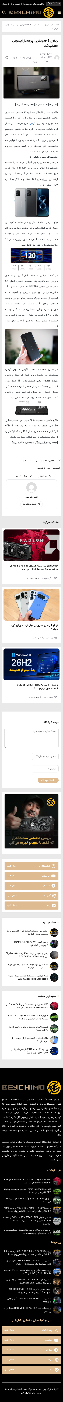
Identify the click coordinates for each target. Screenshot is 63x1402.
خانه (57, 24)
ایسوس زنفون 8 (32, 460)
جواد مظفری (32, 578)
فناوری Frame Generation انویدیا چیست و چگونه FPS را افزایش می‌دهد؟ (28, 1017)
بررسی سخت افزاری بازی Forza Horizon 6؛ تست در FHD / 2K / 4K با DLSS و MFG (27, 1272)
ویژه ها (33, 61)
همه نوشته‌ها (29, 504)
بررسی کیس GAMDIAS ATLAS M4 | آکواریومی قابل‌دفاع (31, 944)
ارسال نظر (42, 476)
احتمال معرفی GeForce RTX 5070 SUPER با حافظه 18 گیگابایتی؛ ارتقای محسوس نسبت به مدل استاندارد (27, 1220)
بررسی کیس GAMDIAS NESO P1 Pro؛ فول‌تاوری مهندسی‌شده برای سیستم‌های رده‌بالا (28, 1262)
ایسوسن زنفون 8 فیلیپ (48, 468)
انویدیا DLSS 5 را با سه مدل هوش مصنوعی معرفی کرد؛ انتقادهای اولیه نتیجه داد (27, 1232)
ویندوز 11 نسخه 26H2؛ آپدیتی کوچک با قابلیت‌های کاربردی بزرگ (29, 1051)
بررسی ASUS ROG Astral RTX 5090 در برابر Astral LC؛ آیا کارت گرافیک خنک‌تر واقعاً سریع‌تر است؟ (27, 1210)
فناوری (16, 57)
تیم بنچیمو (37, 638)
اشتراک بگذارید (22, 476)
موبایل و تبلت (46, 24)
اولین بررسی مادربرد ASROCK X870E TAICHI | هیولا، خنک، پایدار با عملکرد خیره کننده (29, 1291)
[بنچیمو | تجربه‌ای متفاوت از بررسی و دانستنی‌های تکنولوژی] (31, 12)
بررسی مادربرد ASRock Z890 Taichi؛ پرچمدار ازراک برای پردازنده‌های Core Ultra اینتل (27, 1281)
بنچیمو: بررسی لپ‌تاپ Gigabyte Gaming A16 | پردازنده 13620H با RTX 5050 (27, 955)
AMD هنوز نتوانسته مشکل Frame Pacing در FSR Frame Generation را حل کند (27, 1006)
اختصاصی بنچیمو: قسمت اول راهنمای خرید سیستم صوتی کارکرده (28, 966)
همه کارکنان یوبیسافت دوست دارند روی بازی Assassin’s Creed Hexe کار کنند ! (27, 977)
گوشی (32, 123)
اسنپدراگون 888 (52, 460)
